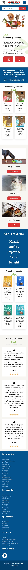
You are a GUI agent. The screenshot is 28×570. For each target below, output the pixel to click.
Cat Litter (4, 513)
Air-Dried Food (6, 466)
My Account (5, 522)
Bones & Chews (6, 477)
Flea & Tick (5, 485)
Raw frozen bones (7, 479)
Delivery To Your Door (8, 541)
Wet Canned (5, 468)
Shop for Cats (19, 59)
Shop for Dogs (8, 59)
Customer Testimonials (9, 539)
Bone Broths (5, 474)
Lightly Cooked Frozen (8, 461)
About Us (4, 537)
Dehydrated (5, 464)
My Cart (4, 523)
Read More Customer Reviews (14, 344)
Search (22, 8)
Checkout (5, 525)
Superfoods (5, 481)
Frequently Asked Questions (10, 543)
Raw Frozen (5, 459)
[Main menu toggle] (24, 2)
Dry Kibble (5, 470)
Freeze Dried (5, 463)
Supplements (6, 483)
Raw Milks (5, 472)
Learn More (14, 225)
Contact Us (5, 527)
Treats (4, 475)
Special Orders (6, 529)
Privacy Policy (6, 545)
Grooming (5, 486)
